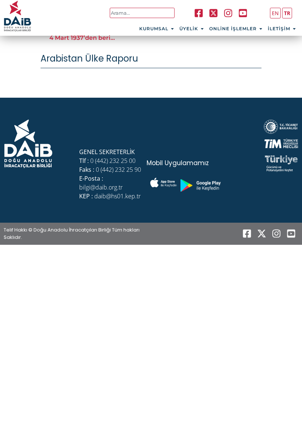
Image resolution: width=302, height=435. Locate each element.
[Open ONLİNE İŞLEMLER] (261, 28)
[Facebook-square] (198, 13)
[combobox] (142, 13)
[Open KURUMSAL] (172, 28)
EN (275, 13)
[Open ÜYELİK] (202, 28)
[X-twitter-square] (213, 13)
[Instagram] (228, 13)
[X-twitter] (261, 233)
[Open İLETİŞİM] (294, 28)
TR (287, 13)
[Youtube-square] (242, 13)
